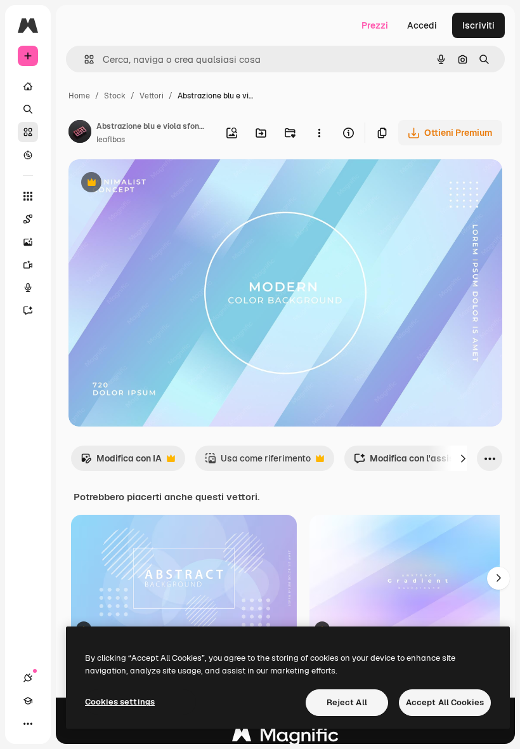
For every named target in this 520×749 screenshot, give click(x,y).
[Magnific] (285, 738)
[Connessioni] (28, 678)
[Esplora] (28, 155)
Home (79, 96)
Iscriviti (478, 25)
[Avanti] (463, 458)
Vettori (152, 96)
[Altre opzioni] (319, 132)
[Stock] (28, 132)
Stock (115, 96)
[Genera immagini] (28, 242)
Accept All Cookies (445, 702)
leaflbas (110, 140)
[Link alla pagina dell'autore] (79, 133)
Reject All (347, 702)
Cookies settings (120, 701)
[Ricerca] (28, 109)
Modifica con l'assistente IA (420, 462)
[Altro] (28, 723)
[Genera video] (28, 265)
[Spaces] (28, 219)
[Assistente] (28, 310)
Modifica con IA (121, 462)
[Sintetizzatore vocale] (28, 287)
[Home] (28, 86)
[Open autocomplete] (84, 59)
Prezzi (374, 25)
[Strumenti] (28, 196)
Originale (152, 184)
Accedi (422, 25)
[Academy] (28, 701)
